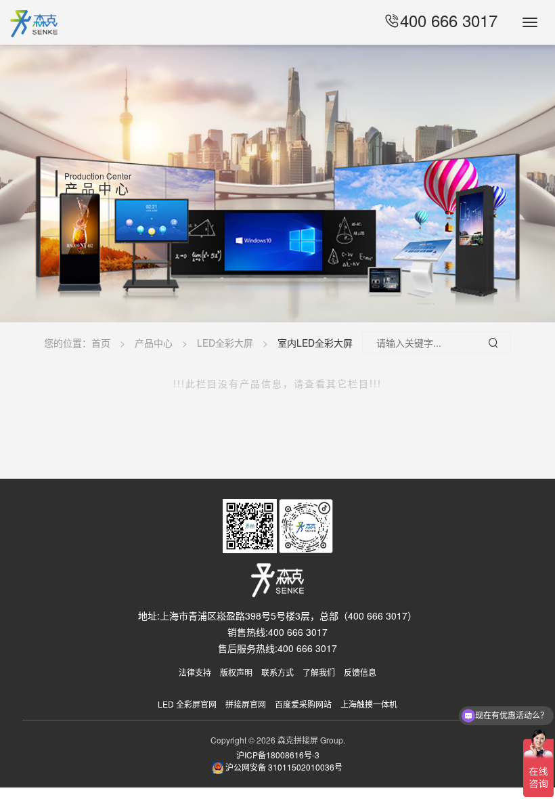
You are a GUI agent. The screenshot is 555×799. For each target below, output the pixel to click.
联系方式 (277, 672)
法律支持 (195, 672)
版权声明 (236, 672)
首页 (100, 342)
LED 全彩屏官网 (187, 704)
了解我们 (319, 672)
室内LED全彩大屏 (315, 342)
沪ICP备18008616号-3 (277, 754)
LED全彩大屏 (225, 342)
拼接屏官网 (245, 704)
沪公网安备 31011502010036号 (282, 767)
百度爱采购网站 (303, 704)
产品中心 (154, 342)
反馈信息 (360, 672)
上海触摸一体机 (368, 704)
